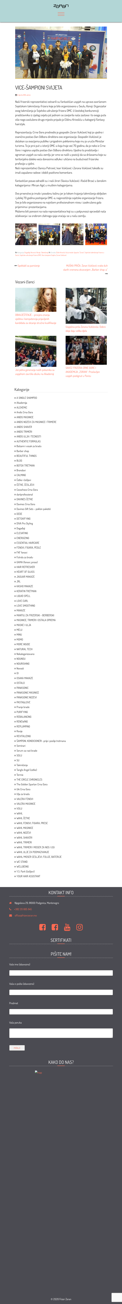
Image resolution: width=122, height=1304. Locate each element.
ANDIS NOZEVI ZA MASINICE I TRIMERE (36, 422)
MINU (19, 634)
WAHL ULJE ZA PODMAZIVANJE (33, 852)
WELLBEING (23, 866)
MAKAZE (21, 610)
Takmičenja (45, 252)
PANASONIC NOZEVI (27, 697)
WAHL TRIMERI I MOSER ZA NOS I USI (36, 847)
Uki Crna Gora (23, 789)
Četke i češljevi (24, 480)
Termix (20, 774)
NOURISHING (23, 663)
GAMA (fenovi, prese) (27, 562)
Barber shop (23, 451)
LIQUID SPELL (23, 595)
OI (18, 673)
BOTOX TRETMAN (26, 465)
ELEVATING (22, 533)
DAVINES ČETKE (25, 499)
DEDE (19, 513)
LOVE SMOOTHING (26, 605)
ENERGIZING (23, 538)
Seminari (21, 745)
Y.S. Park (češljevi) (26, 871)
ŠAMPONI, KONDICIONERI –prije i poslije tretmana (41, 740)
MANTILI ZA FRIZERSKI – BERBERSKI (35, 615)
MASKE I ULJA (24, 625)
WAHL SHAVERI (24, 837)
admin (28, 95)
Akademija (22, 402)
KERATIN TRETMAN (26, 591)
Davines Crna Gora (26, 504)
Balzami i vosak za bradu (29, 446)
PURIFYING (22, 712)
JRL (19, 581)
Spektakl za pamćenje (29, 265)
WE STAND (22, 861)
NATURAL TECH (24, 649)
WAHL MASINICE (25, 827)
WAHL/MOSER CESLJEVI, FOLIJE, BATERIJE (39, 856)
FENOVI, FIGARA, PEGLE (29, 547)
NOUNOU (21, 658)
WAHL (20, 813)
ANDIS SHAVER (24, 426)
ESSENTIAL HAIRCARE (28, 542)
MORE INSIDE (23, 644)
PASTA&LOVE (23, 702)
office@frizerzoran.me (26, 915)
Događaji (27, 252)
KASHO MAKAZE (25, 586)
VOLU (19, 808)
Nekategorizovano (25, 654)
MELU (19, 629)
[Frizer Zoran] (61, 7)
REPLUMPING (23, 726)
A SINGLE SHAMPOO (27, 397)
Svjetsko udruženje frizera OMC (30, 255)
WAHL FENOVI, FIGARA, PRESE (32, 823)
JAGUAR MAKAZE (26, 576)
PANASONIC (22, 687)
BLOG (19, 460)
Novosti (33, 252)
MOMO (20, 639)
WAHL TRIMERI (24, 842)
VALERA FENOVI (25, 799)
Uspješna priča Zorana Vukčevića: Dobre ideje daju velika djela (86, 328)
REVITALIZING (24, 736)
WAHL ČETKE (23, 818)
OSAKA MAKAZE (25, 678)
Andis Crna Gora (25, 412)
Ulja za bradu (23, 794)
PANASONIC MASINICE (28, 692)
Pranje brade (23, 707)
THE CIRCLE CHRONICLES (29, 779)
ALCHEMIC (22, 407)
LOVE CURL (22, 600)
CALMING (21, 475)
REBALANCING (24, 716)
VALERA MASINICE (26, 803)
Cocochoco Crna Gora (27, 489)
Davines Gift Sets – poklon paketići (34, 509)
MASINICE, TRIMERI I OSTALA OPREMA (36, 620)
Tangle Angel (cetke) (27, 769)
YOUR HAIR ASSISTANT (28, 876)
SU (18, 760)
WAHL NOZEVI (24, 832)
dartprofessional (25, 494)
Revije (38, 252)
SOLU (19, 755)
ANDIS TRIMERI (24, 431)
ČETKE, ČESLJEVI (25, 484)
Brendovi (21, 470)
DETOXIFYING (23, 518)
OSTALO (21, 682)
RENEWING (22, 721)
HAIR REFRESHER (26, 567)
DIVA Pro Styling (25, 523)
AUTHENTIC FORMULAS (29, 441)
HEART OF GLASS (26, 571)
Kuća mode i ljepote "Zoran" (75, 252)
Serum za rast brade (27, 750)
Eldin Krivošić (60, 252)
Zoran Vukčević (61, 255)
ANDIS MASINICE (25, 417)
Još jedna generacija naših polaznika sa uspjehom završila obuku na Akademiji (34, 371)
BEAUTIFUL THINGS (27, 455)
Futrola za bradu (25, 557)
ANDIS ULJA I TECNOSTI (29, 436)
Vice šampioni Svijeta (49, 255)
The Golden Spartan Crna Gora (32, 784)
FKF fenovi (22, 552)
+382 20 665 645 (23, 909)
